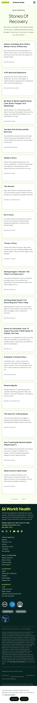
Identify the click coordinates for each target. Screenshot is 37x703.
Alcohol (4, 544)
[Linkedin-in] (3, 531)
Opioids (4, 540)
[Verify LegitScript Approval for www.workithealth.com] (5, 622)
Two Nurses (9, 186)
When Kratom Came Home (15, 471)
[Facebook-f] (10, 531)
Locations (5, 549)
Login (3, 587)
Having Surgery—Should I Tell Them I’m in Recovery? (17, 272)
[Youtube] (14, 531)
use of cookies (10, 695)
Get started (6, 551)
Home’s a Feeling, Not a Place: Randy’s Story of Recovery (17, 45)
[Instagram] (7, 531)
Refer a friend (6, 560)
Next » (24, 499)
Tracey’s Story (10, 243)
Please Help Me (10, 385)
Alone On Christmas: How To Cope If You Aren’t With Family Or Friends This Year (18, 330)
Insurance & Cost (7, 546)
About (4, 571)
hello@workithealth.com (11, 525)
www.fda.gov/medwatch (17, 662)
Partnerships (6, 578)
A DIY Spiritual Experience (15, 72)
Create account (7, 589)
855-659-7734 (7, 527)
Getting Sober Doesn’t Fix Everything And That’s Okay (16, 301)
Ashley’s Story (10, 158)
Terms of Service (30, 675)
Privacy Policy (5, 675)
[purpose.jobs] (20, 604)
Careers (4, 576)
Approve (14, 699)
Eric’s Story (9, 215)
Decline (24, 699)
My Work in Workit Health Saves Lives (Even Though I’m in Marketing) (18, 103)
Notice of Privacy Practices (17, 676)
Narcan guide (6, 564)
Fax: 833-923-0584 (8, 596)
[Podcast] (22, 531)
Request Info (6, 580)
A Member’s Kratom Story (15, 357)
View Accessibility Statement (9, 679)
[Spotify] (18, 531)
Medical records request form (11, 594)
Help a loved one (7, 558)
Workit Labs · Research (9, 573)
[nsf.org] (5, 604)
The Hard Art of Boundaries (16, 414)
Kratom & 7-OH (6, 542)
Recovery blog (6, 562)
